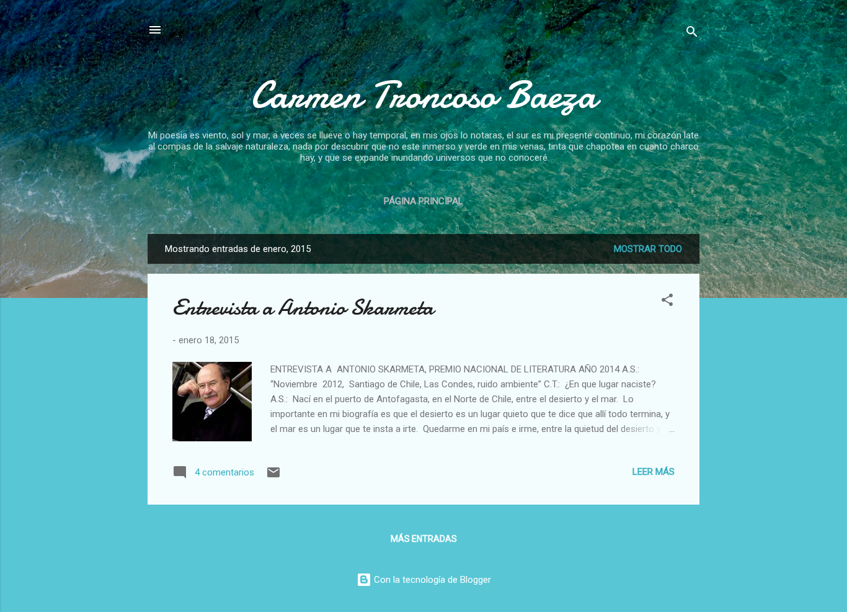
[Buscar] (692, 34)
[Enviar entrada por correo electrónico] (273, 476)
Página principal (423, 201)
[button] (667, 302)
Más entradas (424, 539)
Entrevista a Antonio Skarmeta (302, 307)
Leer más (653, 471)
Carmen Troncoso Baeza (423, 95)
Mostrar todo (648, 248)
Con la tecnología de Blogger (431, 579)
